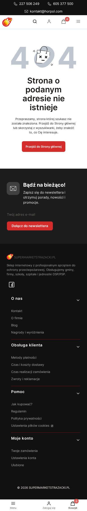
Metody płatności (23, 357)
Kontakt (16, 311)
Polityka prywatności (26, 418)
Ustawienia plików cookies (30, 425)
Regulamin (18, 411)
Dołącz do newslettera (30, 226)
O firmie (17, 318)
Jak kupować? (21, 404)
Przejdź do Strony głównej (44, 146)
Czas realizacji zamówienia (30, 372)
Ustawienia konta (23, 458)
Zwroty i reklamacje (25, 379)
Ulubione (17, 465)
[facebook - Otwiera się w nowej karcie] (12, 285)
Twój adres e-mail (21, 214)
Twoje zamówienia (24, 451)
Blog (14, 325)
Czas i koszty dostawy (27, 364)
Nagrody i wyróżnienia (27, 332)
